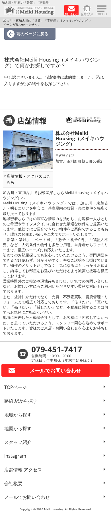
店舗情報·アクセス (23, 469)
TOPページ (15, 387)
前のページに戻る (32, 33)
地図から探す (18, 428)
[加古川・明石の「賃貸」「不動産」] (32, 10)
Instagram (15, 456)
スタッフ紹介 (18, 442)
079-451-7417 (56, 349)
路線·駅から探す (20, 401)
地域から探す (18, 415)
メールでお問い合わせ (27, 497)
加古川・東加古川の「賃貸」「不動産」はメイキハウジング (45, 20)
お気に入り (87, 13)
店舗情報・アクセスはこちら (28, 179)
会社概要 (13, 483)
